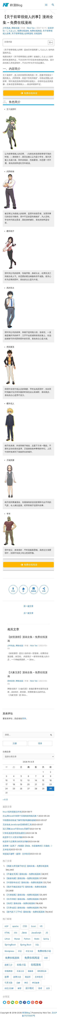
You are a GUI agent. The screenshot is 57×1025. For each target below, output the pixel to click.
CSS (25, 926)
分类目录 (7, 752)
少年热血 (7, 28)
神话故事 (35, 983)
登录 (24, 718)
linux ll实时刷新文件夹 (12, 812)
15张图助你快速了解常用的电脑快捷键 (19, 820)
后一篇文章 (28, 613)
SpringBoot (10, 944)
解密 (19, 988)
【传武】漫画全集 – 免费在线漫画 (20, 903)
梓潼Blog (16, 5)
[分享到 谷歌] (32, 1002)
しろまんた (11, 31)
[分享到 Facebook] (24, 1002)
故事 (7, 977)
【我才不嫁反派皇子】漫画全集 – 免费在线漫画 (26, 887)
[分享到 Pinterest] (40, 1002)
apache (15, 926)
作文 (20, 951)
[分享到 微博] (8, 1002)
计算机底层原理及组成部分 (14, 833)
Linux (7, 939)
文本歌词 (39, 977)
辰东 (48, 988)
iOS (15, 933)
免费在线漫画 (23, 31)
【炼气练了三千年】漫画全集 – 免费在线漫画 (25, 912)
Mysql (17, 939)
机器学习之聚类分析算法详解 (15, 841)
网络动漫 (15, 28)
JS (47, 932)
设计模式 (29, 988)
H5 (41, 926)
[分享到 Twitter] (28, 1002)
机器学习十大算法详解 (12, 837)
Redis (36, 939)
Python (27, 939)
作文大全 (29, 951)
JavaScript (36, 932)
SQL (37, 945)
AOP (6, 926)
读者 (40, 988)
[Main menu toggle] (46, 5)
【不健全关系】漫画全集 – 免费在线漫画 (23, 874)
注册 (15, 743)
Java (24, 932)
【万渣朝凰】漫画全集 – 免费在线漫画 (22, 895)
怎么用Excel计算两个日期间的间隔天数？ (20, 816)
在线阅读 (8, 971)
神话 (26, 983)
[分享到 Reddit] (36, 1002)
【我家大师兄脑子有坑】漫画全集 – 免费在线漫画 (27, 866)
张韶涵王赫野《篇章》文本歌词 (16, 854)
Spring (46, 939)
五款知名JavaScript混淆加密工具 (17, 824)
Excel (33, 926)
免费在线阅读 (36, 31)
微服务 (30, 971)
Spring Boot (25, 944)
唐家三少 (8, 965)
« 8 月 (5, 799)
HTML (7, 933)
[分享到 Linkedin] (20, 1002)
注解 (18, 983)
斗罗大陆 (8, 983)
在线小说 (21, 964)
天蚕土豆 (20, 971)
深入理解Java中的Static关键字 (16, 829)
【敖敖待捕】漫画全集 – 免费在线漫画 (22, 878)
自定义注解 (9, 988)
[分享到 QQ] (4, 1002)
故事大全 (17, 977)
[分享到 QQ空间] (16, 1002)
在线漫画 (38, 33)
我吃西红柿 (41, 971)
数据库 (28, 977)
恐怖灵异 (11, 681)
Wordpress (9, 951)
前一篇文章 (28, 606)
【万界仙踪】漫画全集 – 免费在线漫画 (22, 908)
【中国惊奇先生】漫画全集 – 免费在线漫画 (24, 882)
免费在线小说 (44, 951)
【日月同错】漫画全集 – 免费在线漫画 (22, 899)
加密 (46, 958)
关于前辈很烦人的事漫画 (22, 33)
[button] (53, 5)
